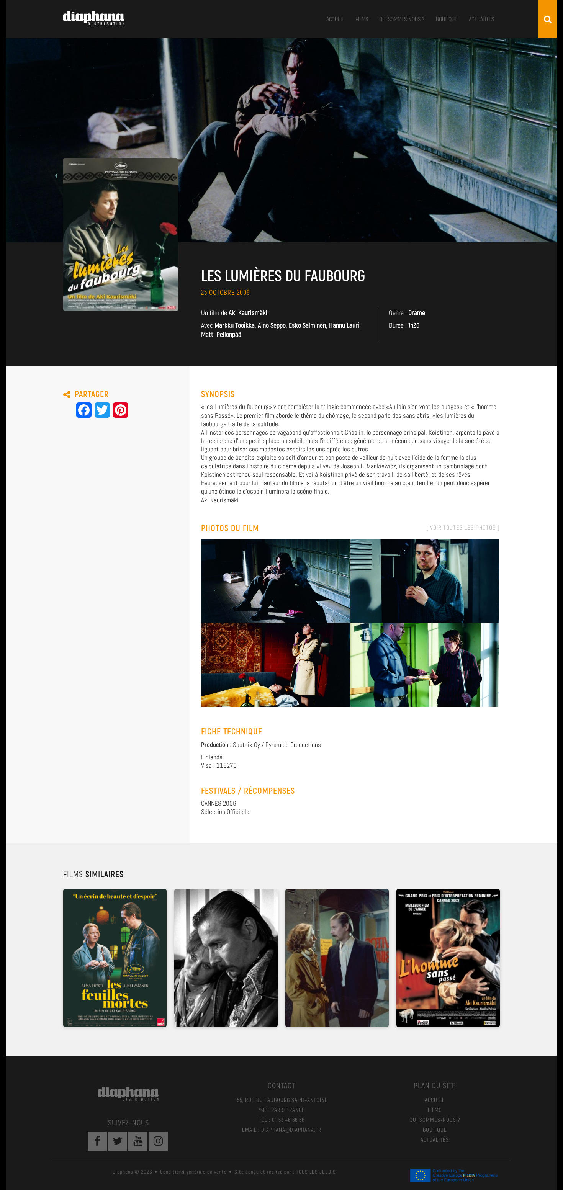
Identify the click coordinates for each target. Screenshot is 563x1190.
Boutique (446, 19)
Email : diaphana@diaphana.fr (281, 1129)
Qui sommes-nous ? (401, 19)
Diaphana (93, 18)
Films (361, 19)
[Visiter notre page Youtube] (137, 1141)
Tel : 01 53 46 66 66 (281, 1119)
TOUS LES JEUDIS (316, 1172)
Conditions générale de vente (193, 1172)
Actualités (481, 19)
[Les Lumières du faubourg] (275, 580)
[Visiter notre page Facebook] (97, 1141)
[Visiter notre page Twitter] (117, 1141)
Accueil (335, 19)
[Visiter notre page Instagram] (158, 1141)
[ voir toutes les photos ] (463, 527)
